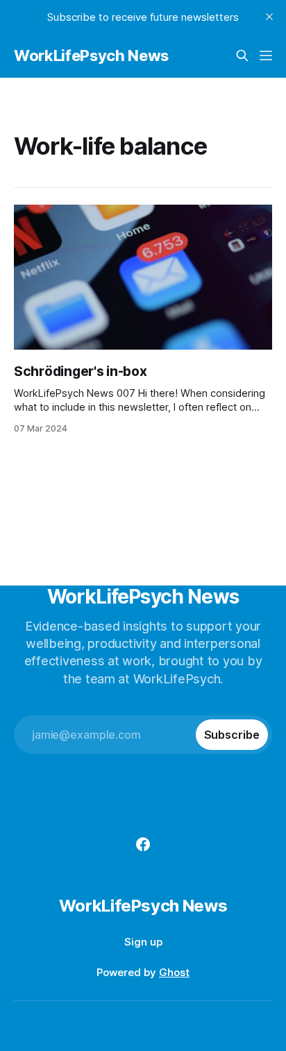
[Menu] (266, 55)
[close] (269, 17)
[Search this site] (242, 55)
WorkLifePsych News (91, 55)
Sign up (143, 941)
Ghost (174, 972)
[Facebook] (143, 844)
